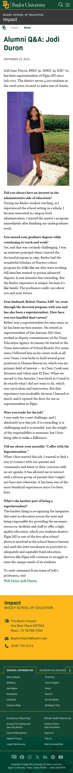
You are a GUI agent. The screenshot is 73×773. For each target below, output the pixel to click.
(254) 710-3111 (22, 645)
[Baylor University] (24, 4)
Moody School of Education (23, 15)
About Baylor (13, 676)
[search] (59, 5)
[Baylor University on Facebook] (21, 758)
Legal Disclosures (16, 744)
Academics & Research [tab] (53, 670)
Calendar (11, 699)
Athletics (11, 682)
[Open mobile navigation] (68, 5)
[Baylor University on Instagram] (29, 758)
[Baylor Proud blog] (13, 758)
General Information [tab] (20, 670)
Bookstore (12, 693)
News (27, 27)
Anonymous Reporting (18, 718)
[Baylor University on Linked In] (44, 758)
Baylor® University (33, 764)
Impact (10, 19)
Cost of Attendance (17, 732)
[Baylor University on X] (37, 758)
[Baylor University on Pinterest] (52, 758)
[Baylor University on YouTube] (59, 758)
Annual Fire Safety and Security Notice (18, 725)
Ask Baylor (12, 688)
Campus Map (14, 705)
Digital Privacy (14, 738)
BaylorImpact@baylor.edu (29, 638)
